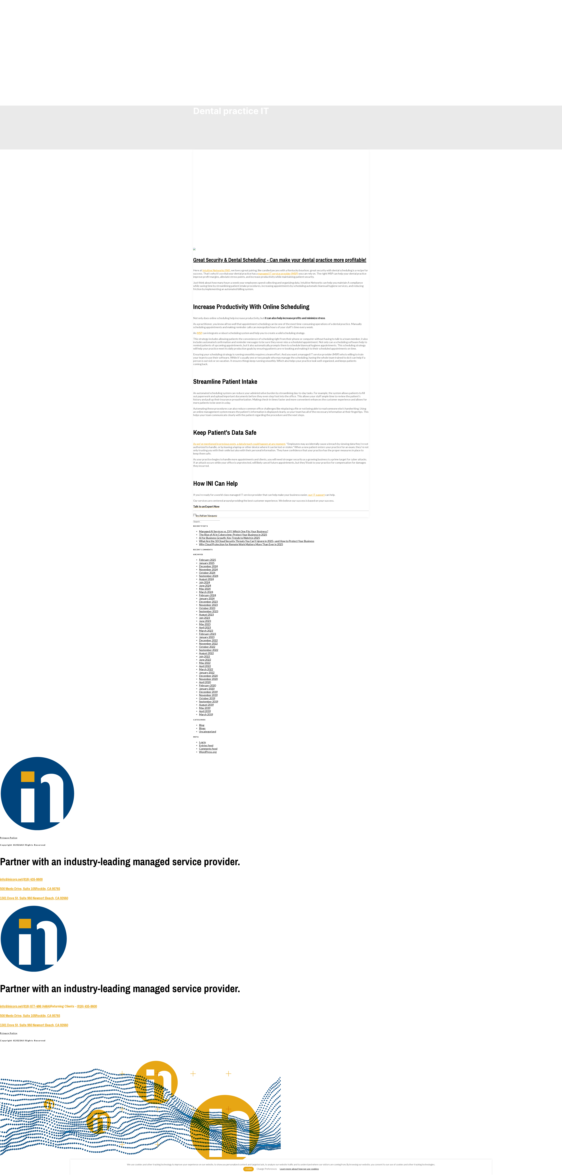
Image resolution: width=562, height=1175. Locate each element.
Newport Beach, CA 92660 (50, 898)
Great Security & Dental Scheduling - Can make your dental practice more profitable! (279, 259)
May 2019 (204, 708)
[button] (220, 249)
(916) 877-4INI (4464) (36, 1006)
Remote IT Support (212, 25)
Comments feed (208, 748)
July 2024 (204, 582)
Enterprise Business (213, 70)
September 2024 (208, 575)
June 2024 (205, 585)
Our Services (208, 19)
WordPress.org (208, 751)
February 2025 (207, 559)
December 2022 (208, 640)
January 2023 (206, 637)
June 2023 (205, 621)
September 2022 (208, 650)
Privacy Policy (8, 837)
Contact (206, 90)
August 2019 (206, 704)
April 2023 (205, 627)
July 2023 (204, 617)
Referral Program (212, 87)
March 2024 (206, 592)
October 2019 (207, 698)
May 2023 (204, 624)
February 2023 (207, 633)
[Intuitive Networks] (281, 7)
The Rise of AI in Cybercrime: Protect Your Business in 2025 (233, 534)
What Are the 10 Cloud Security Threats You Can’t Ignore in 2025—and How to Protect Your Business (256, 541)
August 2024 (206, 579)
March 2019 (206, 714)
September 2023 (208, 611)
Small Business (211, 64)
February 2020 (207, 685)
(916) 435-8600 (33, 879)
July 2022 (204, 656)
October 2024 (207, 572)
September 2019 (208, 701)
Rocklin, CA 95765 (48, 888)
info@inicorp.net (11, 879)
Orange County (211, 51)
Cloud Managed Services (214, 29)
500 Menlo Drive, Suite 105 (18, 888)
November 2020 (208, 679)
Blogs (202, 728)
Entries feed (206, 745)
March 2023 (206, 630)
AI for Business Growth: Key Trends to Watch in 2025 (229, 537)
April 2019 (205, 711)
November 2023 (208, 604)
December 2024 (208, 566)
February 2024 (207, 595)
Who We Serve (208, 61)
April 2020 (205, 682)
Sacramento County (212, 48)
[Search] (206, 521)
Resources (209, 80)
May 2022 (204, 662)
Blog (206, 77)
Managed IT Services (213, 22)
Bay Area (208, 58)
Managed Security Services (215, 32)
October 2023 (207, 608)
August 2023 (206, 614)
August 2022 (206, 653)
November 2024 (208, 569)
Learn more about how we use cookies (299, 1169)
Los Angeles (209, 54)
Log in (202, 742)
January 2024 (206, 598)
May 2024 (204, 588)
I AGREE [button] (248, 1169)
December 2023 (208, 601)
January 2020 (206, 688)
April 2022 (205, 666)
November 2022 (208, 643)
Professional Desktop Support (216, 38)
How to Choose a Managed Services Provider (222, 83)
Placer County (210, 45)
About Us (206, 74)
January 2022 (206, 672)
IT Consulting (210, 35)
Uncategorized (207, 731)
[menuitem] (284, 28)
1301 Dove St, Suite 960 (16, 898)
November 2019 (208, 695)
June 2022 (205, 659)
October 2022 (207, 646)
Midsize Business (212, 67)
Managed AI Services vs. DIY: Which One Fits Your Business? (233, 531)
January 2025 (206, 563)
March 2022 (206, 669)
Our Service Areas (210, 41)
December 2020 (208, 675)
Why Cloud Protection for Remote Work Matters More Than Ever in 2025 (241, 544)
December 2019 (208, 691)
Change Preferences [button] (267, 1169)
